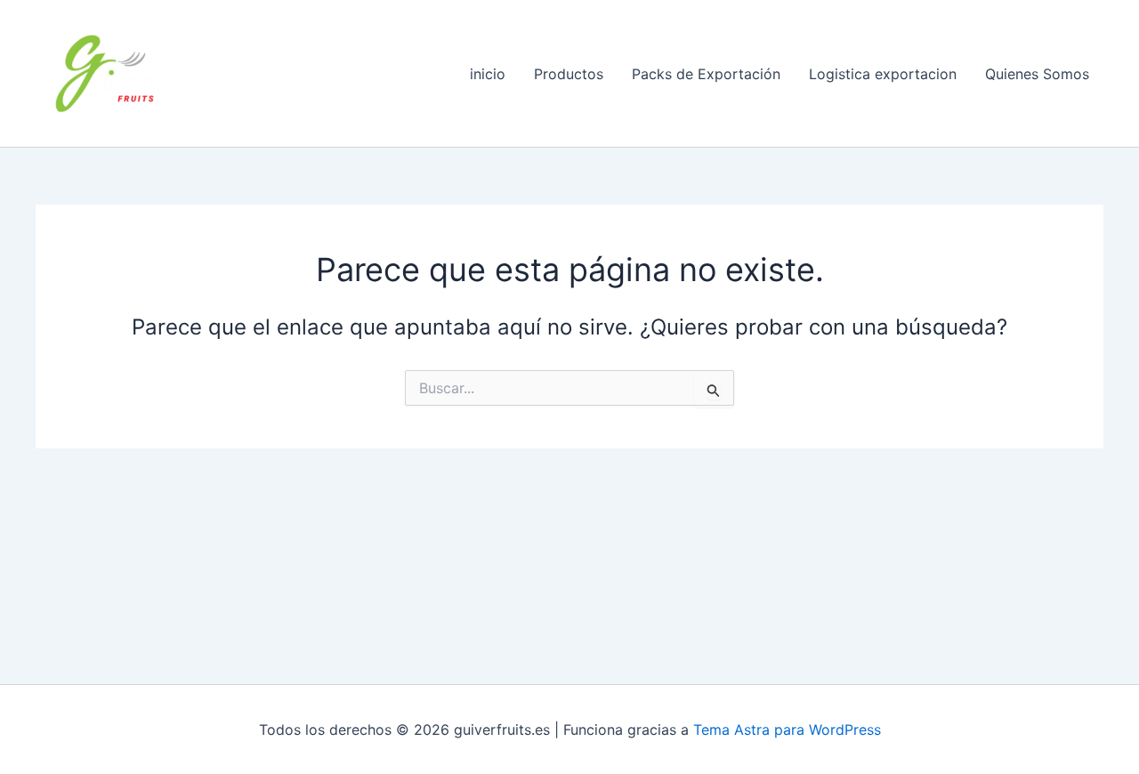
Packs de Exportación (706, 74)
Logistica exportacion (883, 74)
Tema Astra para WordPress (787, 729)
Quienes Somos (1037, 74)
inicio (487, 74)
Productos (568, 74)
